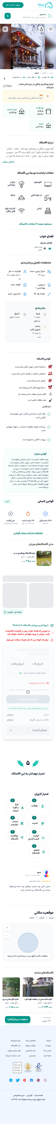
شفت (37, 73)
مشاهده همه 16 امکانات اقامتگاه (35, 224)
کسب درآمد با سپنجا (13, 1055)
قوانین (29, 1095)
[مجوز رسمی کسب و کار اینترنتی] (17, 1067)
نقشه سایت (38, 1095)
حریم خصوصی (19, 1095)
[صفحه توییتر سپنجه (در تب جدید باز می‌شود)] (18, 1080)
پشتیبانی (32, 1055)
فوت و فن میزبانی (13, 1050)
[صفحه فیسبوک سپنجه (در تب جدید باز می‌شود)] (31, 1080)
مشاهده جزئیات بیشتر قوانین (28, 533)
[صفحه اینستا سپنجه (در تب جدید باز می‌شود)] (45, 1080)
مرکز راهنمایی (31, 1050)
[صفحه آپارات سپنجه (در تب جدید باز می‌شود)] (38, 1080)
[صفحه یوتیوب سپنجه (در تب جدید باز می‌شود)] (24, 1080)
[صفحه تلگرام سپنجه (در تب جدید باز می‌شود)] (11, 1080)
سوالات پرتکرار (30, 1045)
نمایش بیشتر (8, 162)
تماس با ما (47, 1050)
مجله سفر (47, 1055)
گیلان (44, 73)
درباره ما (48, 1045)
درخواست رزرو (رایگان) (17, 1019)
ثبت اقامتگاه (15, 1045)
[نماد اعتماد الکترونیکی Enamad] (38, 1067)
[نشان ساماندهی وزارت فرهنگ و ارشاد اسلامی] (28, 1067)
